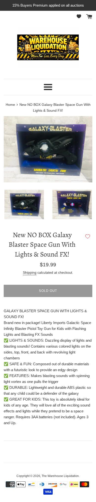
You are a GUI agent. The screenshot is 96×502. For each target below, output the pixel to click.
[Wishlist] (80, 16)
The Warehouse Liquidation (60, 476)
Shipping (29, 272)
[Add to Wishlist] (87, 236)
